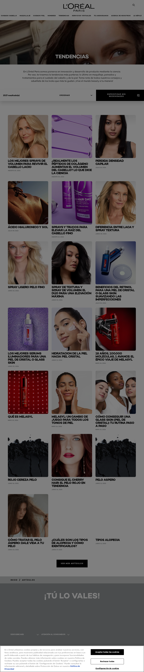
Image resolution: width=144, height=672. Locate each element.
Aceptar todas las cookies (107, 652)
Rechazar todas (107, 661)
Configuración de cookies (107, 668)
